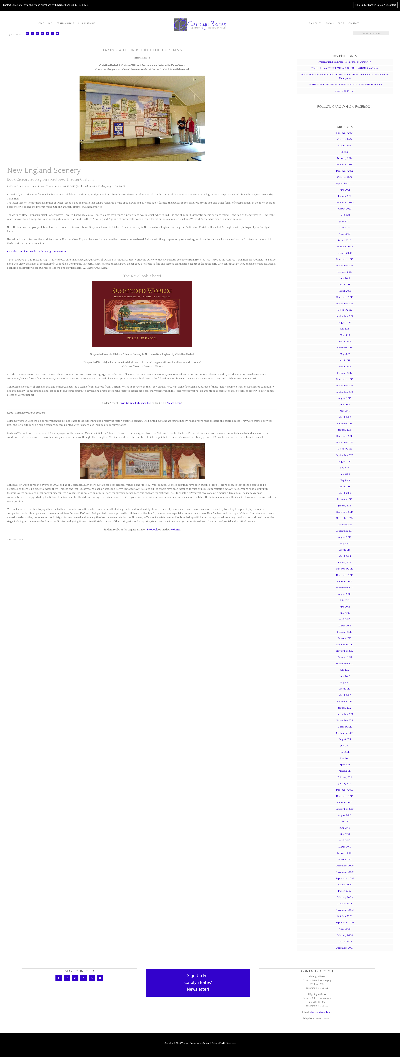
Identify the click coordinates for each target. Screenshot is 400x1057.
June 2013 (345, 606)
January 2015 (344, 505)
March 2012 (345, 695)
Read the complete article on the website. (38, 251)
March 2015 (345, 493)
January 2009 (345, 903)
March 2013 (344, 625)
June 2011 (345, 752)
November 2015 (344, 442)
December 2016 (344, 379)
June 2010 (344, 828)
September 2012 (344, 663)
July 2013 (345, 600)
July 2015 (344, 467)
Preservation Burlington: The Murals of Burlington (344, 62)
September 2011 (344, 733)
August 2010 (344, 815)
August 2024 (344, 145)
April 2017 (344, 360)
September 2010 (345, 809)
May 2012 (345, 682)
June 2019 (345, 278)
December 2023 (344, 164)
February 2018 (344, 347)
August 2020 (345, 208)
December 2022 (344, 171)
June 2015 (345, 474)
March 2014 (345, 556)
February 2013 (344, 632)
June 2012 (345, 676)
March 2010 (344, 846)
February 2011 (345, 777)
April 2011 (345, 764)
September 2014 (344, 531)
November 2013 (344, 575)
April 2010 (344, 840)
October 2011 (345, 726)
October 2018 (345, 310)
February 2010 (344, 853)
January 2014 (344, 562)
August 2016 (344, 398)
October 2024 (344, 139)
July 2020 (345, 215)
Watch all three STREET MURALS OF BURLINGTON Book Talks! (344, 68)
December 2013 (344, 568)
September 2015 (344, 455)
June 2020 (344, 221)
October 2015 (345, 448)
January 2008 (345, 941)
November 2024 (344, 133)
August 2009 (345, 884)
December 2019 (344, 259)
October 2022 (344, 177)
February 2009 (345, 897)
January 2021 (344, 196)
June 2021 (345, 190)
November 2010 (344, 796)
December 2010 (344, 790)
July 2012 (344, 670)
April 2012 (344, 688)
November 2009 (345, 872)
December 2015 (344, 436)
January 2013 (344, 638)
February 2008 (345, 935)
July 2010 (345, 821)
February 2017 (344, 373)
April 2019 (344, 284)
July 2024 (345, 152)
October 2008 (344, 916)
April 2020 (344, 234)
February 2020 (345, 246)
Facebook (152, 529)
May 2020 (344, 227)
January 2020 (345, 253)
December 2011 (345, 714)
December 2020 (345, 202)
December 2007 (345, 948)
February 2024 (344, 158)
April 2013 (344, 619)
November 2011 (344, 720)
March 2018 (345, 341)
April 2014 (344, 550)
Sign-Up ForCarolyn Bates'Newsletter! (198, 982)
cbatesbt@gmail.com (321, 1012)
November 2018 (344, 303)
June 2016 (345, 404)
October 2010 (344, 802)
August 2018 (344, 322)
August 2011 (345, 739)
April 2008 (344, 929)
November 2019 (344, 265)
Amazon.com (174, 403)
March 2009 (344, 891)
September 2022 (345, 183)
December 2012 (344, 644)
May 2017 (345, 354)
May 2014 (345, 543)
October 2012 (345, 657)
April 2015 (344, 486)
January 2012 (344, 708)
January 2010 (345, 859)
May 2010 (345, 834)
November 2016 (344, 385)
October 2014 (345, 524)
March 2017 (345, 366)
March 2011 (345, 771)
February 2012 (344, 701)
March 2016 (345, 417)
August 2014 (344, 537)
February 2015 (344, 499)
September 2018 (344, 316)
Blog (20, 539)
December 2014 (344, 512)
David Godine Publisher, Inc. (135, 403)
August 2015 (344, 461)
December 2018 (344, 297)
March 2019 (345, 291)
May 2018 (345, 335)
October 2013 (344, 581)
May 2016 (345, 411)
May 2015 (345, 480)
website (175, 529)
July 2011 (344, 745)
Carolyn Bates (200, 24)
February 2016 (344, 423)
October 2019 (345, 272)
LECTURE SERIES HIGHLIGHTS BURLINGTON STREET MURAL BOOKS (345, 84)
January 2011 (344, 783)
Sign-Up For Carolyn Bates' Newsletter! (375, 5)
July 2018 (344, 328)
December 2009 (345, 865)
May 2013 (345, 613)
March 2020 (344, 240)
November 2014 (344, 518)
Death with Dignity (345, 91)
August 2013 (344, 594)
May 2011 (344, 758)
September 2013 (345, 587)
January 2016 (344, 430)
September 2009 (345, 878)
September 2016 (344, 392)
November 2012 (344, 651)
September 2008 (345, 922)
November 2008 (345, 910)
